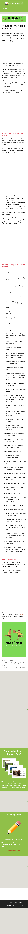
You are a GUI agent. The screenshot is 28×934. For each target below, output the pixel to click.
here (21, 614)
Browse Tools (14, 850)
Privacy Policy (9, 902)
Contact (20, 902)
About (15, 902)
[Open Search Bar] (24, 8)
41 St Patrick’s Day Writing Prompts (14, 667)
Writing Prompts (8, 660)
